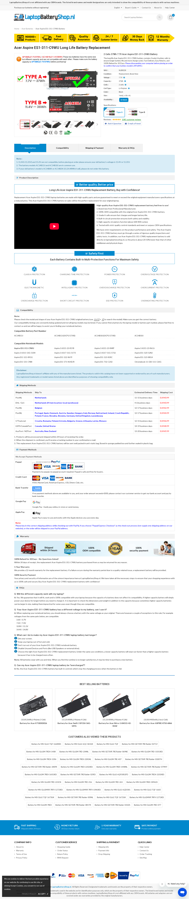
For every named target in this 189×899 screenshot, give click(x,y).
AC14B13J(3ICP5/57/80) (64, 336)
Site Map (143, 858)
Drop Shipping (104, 854)
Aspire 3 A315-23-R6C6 (145, 348)
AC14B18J (139, 336)
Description (30, 148)
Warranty (20, 850)
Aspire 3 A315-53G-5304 (24, 353)
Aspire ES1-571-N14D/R (64, 362)
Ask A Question (114, 123)
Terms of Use (21, 854)
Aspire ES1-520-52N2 (144, 353)
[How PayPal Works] (129, 875)
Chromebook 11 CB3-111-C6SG (148, 362)
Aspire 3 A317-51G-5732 (105, 353)
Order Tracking (146, 854)
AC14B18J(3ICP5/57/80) (104, 336)
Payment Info (103, 850)
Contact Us (146, 8)
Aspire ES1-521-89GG (23, 357)
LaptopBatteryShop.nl (61, 887)
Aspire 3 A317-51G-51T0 (65, 353)
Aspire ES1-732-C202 (103, 362)
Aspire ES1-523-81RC (103, 357)
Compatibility (62, 148)
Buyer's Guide (130, 8)
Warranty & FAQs (126, 148)
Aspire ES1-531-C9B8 (23, 362)
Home (16, 29)
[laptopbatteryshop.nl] (44, 20)
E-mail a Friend (134, 123)
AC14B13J (18, 336)
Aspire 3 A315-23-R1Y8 (64, 348)
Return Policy (62, 854)
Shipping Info (103, 847)
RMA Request (62, 858)
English (117, 8)
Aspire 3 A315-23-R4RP (104, 348)
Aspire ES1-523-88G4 (144, 357)
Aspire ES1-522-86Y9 (63, 357)
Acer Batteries (27, 29)
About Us (158, 8)
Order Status (62, 850)
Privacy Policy (21, 858)
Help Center (170, 8)
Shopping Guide (63, 847)
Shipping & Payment (94, 148)
